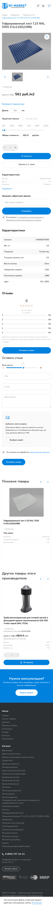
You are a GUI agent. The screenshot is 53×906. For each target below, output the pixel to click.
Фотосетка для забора (11, 839)
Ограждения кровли (10, 806)
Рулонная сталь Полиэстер (13, 823)
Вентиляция (7, 750)
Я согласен (37, 903)
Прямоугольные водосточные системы (18, 757)
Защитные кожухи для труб (13, 770)
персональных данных (39, 452)
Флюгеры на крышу (10, 836)
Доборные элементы (10, 764)
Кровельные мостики (11, 777)
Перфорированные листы (13, 813)
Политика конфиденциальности (14, 895)
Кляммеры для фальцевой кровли (16, 846)
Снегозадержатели (10, 826)
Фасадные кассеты (10, 833)
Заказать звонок (11, 869)
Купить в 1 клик (27, 164)
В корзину (26, 156)
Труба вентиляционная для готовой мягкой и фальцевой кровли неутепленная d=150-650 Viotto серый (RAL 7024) (26, 620)
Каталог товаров (9, 719)
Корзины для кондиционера (14, 774)
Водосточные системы (11, 754)
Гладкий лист (7, 760)
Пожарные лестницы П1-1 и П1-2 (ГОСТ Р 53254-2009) (25, 816)
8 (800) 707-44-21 (15, 853)
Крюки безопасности (10, 784)
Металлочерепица (9, 797)
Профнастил (15, 15)
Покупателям (7, 739)
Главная (4, 15)
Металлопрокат (8, 794)
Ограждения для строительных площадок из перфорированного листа (20, 801)
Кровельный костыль (10, 780)
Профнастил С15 (29, 15)
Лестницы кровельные (11, 790)
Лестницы (6, 787)
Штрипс (5, 843)
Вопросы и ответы (9, 725)
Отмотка (5, 809)
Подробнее (7, 189)
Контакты (6, 735)
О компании (7, 729)
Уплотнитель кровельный (12, 830)
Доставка (6, 722)
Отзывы (5, 732)
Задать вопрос (26, 692)
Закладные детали (10, 767)
